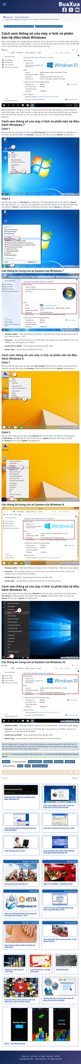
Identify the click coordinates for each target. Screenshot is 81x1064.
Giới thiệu (33, 1056)
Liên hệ (57, 1056)
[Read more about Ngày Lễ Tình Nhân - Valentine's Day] (60, 872)
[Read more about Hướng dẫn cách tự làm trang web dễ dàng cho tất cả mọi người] (60, 987)
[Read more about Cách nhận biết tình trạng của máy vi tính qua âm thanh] (60, 931)
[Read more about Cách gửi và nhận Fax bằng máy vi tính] (60, 819)
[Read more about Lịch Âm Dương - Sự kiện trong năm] (40, 961)
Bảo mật (50, 1056)
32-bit (20, 766)
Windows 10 (70, 761)
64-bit (27, 766)
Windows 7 (48, 761)
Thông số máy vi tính (40, 766)
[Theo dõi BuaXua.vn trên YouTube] (77, 10)
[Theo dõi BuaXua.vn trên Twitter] (71, 10)
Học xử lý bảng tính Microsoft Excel (48, 26)
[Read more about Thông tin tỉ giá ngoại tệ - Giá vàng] (14, 961)
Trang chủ (25, 1056)
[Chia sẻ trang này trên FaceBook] (65, 772)
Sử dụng (42, 1056)
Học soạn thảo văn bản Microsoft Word (19, 26)
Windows (6, 761)
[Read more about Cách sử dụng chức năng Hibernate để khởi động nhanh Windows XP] (60, 842)
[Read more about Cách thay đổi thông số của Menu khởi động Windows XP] (21, 790)
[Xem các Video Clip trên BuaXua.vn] (76, 772)
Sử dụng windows (9, 766)
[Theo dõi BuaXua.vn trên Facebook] (64, 10)
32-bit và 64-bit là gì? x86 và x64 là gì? (27, 754)
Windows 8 (59, 761)
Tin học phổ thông (35, 761)
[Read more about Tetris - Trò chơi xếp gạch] (40, 1024)
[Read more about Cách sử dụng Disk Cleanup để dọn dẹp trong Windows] (21, 819)
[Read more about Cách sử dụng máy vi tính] (21, 842)
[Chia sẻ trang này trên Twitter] (71, 772)
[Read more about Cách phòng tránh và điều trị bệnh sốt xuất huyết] (21, 934)
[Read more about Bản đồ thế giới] (66, 961)
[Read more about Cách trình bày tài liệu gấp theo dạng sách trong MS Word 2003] (60, 899)
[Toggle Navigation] (4, 4)
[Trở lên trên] (77, 1060)
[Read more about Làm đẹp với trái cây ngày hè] (21, 872)
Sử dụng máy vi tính (19, 761)
